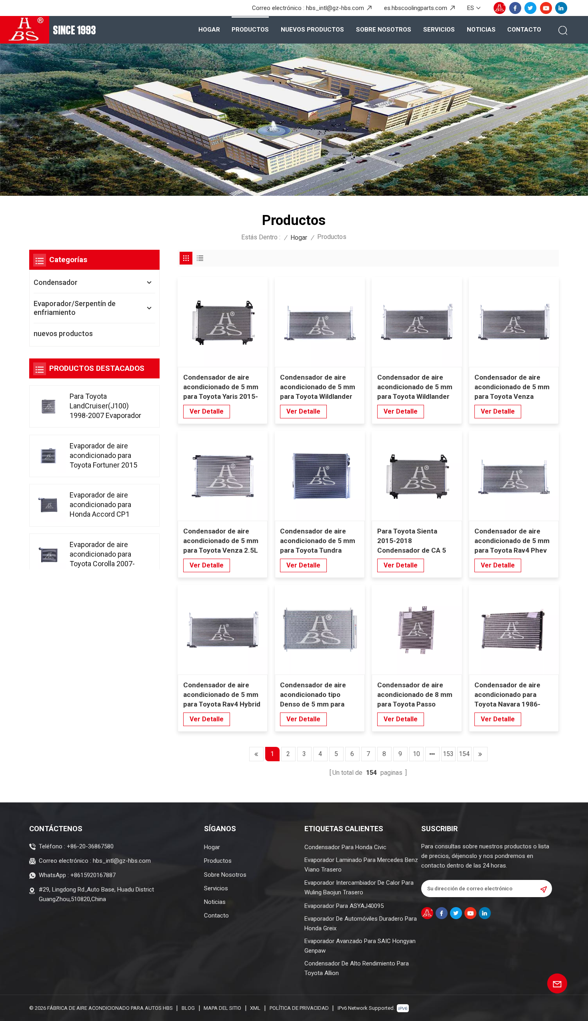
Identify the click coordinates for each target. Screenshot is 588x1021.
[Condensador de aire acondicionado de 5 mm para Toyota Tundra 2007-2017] (320, 476)
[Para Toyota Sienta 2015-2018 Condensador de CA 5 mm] (417, 476)
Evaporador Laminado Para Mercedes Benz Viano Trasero (361, 864)
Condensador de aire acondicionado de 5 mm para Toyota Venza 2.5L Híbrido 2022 (220, 541)
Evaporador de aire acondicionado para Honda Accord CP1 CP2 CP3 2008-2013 (102, 505)
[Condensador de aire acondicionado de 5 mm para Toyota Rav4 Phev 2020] (514, 476)
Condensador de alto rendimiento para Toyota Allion (356, 968)
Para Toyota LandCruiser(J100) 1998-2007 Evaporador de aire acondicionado (105, 406)
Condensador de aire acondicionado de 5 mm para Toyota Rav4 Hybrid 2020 (221, 695)
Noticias (481, 29)
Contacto (524, 29)
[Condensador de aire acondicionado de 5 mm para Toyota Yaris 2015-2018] (223, 322)
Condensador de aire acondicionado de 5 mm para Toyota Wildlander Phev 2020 (317, 387)
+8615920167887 (93, 875)
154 (464, 754)
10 (416, 754)
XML (255, 1008)
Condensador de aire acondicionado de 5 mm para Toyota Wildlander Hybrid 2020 (414, 387)
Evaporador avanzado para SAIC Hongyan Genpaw (360, 945)
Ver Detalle (207, 411)
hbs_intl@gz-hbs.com (335, 8)
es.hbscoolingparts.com (415, 8)
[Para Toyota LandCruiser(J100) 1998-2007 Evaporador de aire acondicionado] (49, 406)
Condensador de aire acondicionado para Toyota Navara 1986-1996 (507, 695)
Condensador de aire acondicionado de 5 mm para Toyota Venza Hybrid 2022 (512, 387)
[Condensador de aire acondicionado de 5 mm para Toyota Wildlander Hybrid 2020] (417, 322)
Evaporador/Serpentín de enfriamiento (75, 307)
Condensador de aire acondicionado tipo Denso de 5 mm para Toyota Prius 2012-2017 (318, 695)
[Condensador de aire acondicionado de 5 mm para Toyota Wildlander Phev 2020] (320, 322)
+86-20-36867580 (90, 846)
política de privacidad (299, 1008)
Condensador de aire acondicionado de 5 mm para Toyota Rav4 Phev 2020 (512, 541)
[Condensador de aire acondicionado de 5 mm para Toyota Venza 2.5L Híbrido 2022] (223, 476)
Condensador (56, 282)
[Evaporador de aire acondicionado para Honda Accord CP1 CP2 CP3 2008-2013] (49, 505)
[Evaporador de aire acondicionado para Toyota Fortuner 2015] (49, 455)
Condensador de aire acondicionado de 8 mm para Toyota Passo (414, 694)
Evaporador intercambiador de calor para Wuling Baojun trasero (359, 887)
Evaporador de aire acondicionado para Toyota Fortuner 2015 (103, 455)
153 (448, 754)
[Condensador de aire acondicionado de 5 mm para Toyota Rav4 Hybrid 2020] (223, 630)
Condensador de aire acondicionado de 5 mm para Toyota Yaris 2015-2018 (220, 387)
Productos (250, 29)
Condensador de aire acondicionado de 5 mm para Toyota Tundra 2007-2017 (317, 541)
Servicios (439, 29)
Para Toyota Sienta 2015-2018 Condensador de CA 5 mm (411, 541)
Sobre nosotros (383, 29)
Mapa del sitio (222, 1008)
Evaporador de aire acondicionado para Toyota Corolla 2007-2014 (102, 554)
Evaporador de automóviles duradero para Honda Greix (360, 923)
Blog (188, 1008)
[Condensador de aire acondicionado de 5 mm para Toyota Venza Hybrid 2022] (514, 322)
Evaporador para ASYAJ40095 (344, 906)
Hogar (209, 29)
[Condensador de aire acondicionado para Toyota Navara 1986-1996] (514, 630)
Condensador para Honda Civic (345, 847)
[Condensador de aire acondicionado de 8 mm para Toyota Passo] (417, 630)
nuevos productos (312, 29)
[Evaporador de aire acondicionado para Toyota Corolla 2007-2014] (49, 554)
